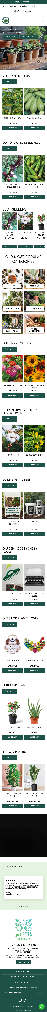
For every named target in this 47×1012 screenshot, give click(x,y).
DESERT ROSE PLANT (12, 727)
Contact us (22, 6)
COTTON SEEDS (12, 455)
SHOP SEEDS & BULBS (29, 36)
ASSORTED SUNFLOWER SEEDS (34, 386)
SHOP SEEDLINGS (11, 36)
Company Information (23, 977)
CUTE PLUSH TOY (12, 660)
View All (8, 82)
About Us (12, 6)
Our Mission (23, 971)
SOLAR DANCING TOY (34, 660)
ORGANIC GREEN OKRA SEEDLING (34, 186)
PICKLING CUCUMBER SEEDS (12, 119)
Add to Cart (12, 128)
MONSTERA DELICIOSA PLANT (12, 795)
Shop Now (9, 853)
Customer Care (23, 982)
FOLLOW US (23, 962)
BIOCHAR (34, 522)
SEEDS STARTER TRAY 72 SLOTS (34, 595)
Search (32, 6)
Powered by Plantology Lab (23, 1010)
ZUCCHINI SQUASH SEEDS (34, 119)
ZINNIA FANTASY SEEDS (12, 385)
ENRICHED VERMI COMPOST (12, 523)
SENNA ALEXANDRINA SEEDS (34, 456)
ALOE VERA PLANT (34, 727)
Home (4, 6)
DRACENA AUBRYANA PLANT (34, 795)
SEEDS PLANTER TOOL (12, 594)
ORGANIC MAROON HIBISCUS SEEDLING (12, 186)
